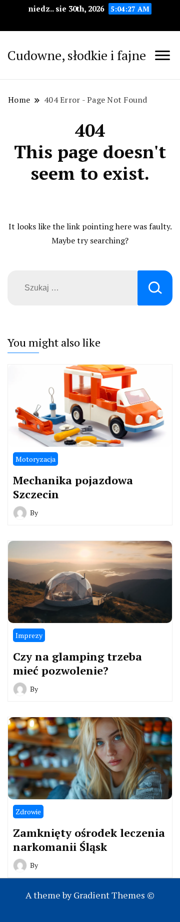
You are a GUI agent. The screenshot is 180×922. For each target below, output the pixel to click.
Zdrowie (28, 811)
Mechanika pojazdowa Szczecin (73, 487)
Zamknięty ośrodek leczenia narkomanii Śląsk (89, 839)
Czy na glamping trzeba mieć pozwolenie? (77, 663)
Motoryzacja (36, 459)
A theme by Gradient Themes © (90, 895)
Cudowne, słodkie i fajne (77, 55)
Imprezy (29, 635)
